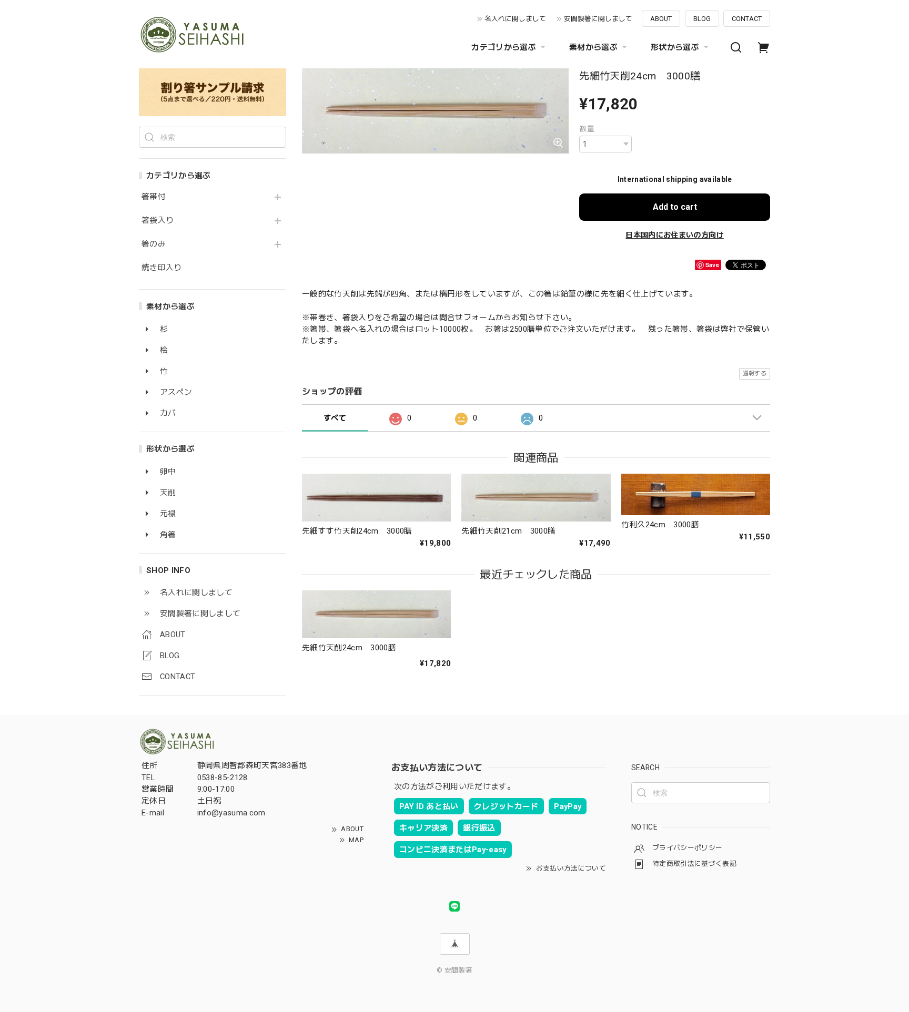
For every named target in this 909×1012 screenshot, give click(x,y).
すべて (335, 418)
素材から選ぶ (593, 47)
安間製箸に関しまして (598, 19)
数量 (586, 129)
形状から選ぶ (675, 47)
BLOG (702, 19)
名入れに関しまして (515, 19)
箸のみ (154, 244)
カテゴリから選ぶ (503, 47)
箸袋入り (158, 220)
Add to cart (675, 207)
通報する (754, 373)
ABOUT (661, 19)
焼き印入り (162, 267)
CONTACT (747, 19)
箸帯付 (154, 196)
